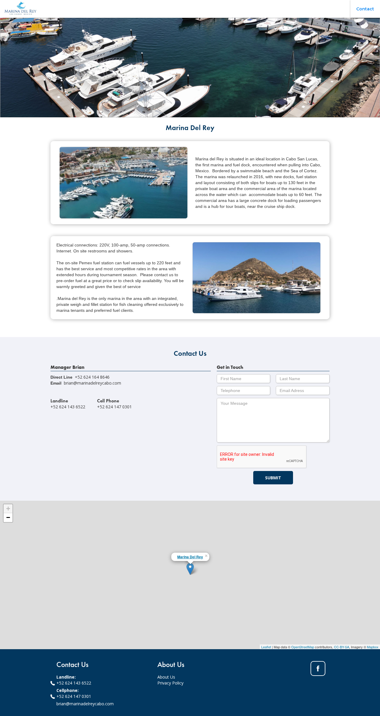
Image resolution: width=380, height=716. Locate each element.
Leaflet (266, 646)
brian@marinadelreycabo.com (92, 383)
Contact (365, 9)
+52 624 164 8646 (92, 377)
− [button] (8, 517)
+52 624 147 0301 (73, 696)
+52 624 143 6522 (73, 683)
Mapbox (373, 646)
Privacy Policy (170, 683)
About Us (166, 677)
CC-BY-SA (341, 646)
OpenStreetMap (302, 646)
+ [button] (8, 508)
